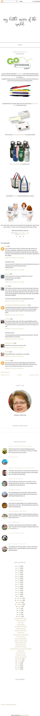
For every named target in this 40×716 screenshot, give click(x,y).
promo (23, 234)
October (20, 602)
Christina (7, 319)
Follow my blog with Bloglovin (8, 704)
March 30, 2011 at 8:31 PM (14, 368)
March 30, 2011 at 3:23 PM (14, 356)
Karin (6, 286)
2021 (18, 576)
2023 (18, 572)
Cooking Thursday (15, 500)
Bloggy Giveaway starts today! (20, 446)
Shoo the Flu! (20, 632)
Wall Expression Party (21, 626)
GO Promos (20, 73)
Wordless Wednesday (16, 533)
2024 (18, 570)
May (20, 612)
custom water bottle (16, 164)
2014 (18, 590)
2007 (18, 669)
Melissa (7, 351)
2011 (18, 596)
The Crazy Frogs (20, 636)
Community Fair (14, 489)
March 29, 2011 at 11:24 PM (14, 282)
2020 (18, 578)
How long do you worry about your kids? (20, 649)
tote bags (15, 196)
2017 (18, 584)
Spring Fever (20, 651)
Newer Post (34, 375)
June (19, 610)
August (19, 606)
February (19, 659)
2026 (18, 566)
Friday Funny (13, 457)
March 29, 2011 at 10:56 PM (14, 257)
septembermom (9, 343)
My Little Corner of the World (20, 22)
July (20, 608)
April (19, 614)
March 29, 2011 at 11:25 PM (14, 301)
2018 (18, 582)
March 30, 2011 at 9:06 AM (14, 328)
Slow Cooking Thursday (18, 511)
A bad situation (21, 624)
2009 (18, 665)
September (20, 604)
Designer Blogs (25, 715)
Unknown (7, 360)
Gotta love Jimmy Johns (20, 641)
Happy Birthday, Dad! (20, 643)
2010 (18, 663)
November (19, 600)
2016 (18, 586)
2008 (18, 667)
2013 (18, 592)
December (19, 598)
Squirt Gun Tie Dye (15, 479)
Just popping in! (14, 522)
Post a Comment (5, 372)
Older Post (5, 375)
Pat (6, 246)
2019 (18, 580)
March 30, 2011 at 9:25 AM (14, 339)
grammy (7, 274)
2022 (18, 574)
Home (20, 45)
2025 (18, 568)
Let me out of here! (21, 653)
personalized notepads (19, 134)
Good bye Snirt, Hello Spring (20, 634)
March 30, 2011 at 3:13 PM (14, 347)
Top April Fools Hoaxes (21, 618)
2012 (18, 594)
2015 (18, 588)
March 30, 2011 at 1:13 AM (14, 315)
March (19, 616)
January (19, 661)
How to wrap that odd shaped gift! (22, 468)
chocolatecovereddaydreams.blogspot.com (16, 305)
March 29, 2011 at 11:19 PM (14, 270)
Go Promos (21, 622)
